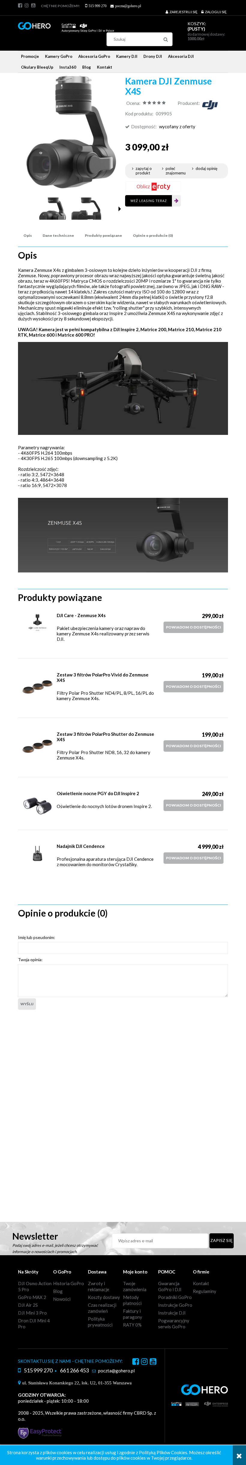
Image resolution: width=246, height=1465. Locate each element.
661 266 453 (74, 1370)
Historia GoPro (68, 1283)
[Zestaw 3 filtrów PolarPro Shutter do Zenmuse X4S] (37, 746)
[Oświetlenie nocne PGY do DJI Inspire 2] (37, 806)
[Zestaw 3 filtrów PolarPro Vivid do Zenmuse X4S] (37, 687)
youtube (33, 5)
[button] (119, 209)
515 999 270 (97, 6)
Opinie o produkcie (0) (153, 235)
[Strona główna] (66, 24)
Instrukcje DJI (172, 1312)
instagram (27, 5)
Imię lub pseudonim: (36, 937)
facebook (20, 5)
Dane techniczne (58, 235)
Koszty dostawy (104, 1297)
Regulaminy (204, 1291)
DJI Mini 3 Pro (32, 1312)
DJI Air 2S (28, 1305)
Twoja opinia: (30, 959)
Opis (27, 235)
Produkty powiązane (103, 235)
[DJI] (210, 104)
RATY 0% (132, 1324)
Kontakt (201, 1283)
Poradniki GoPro (175, 1297)
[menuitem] (30, 56)
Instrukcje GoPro (175, 1305)
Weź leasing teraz (148, 200)
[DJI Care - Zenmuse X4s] (37, 623)
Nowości (61, 1299)
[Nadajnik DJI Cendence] (37, 853)
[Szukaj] (165, 39)
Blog (58, 1291)
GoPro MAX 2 (32, 1297)
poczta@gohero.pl (128, 6)
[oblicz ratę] (153, 186)
